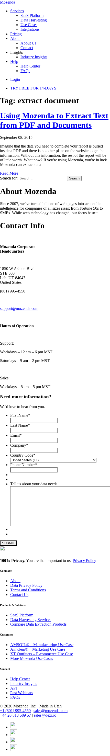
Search (74, 178)
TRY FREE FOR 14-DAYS (33, 88)
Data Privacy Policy (26, 585)
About (15, 38)
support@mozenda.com (19, 308)
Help (14, 61)
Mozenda (7, 2)
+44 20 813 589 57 (15, 715)
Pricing (16, 34)
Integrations (29, 29)
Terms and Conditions (28, 590)
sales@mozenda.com (51, 710)
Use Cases (28, 24)
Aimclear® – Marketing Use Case (37, 649)
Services (17, 11)
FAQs (25, 71)
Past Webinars (21, 693)
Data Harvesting (33, 20)
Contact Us (19, 594)
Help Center (30, 66)
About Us (28, 43)
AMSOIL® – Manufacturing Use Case (41, 644)
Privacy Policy (84, 560)
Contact (26, 48)
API (13, 688)
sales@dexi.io (45, 715)
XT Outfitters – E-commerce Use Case (41, 654)
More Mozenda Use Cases (31, 658)
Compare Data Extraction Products (38, 624)
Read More (9, 173)
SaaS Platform (31, 15)
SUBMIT (8, 543)
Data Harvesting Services (30, 619)
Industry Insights (33, 57)
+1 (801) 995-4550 (15, 710)
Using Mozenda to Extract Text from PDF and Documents (54, 120)
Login (15, 79)
